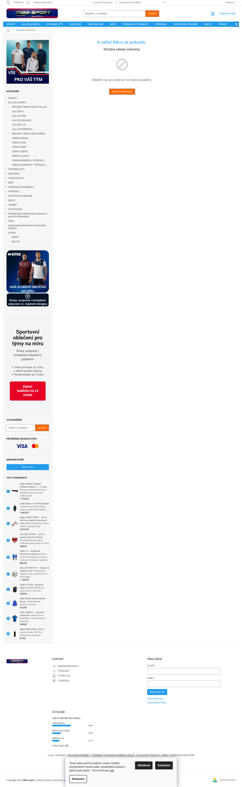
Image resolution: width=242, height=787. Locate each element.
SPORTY (12, 98)
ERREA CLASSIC (20, 156)
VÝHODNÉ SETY (16, 169)
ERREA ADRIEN (20, 138)
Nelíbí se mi (58, 738)
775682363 (63, 670)
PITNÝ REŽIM (15, 209)
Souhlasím (164, 765)
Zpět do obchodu (122, 91)
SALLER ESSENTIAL (22, 129)
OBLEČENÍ (13, 173)
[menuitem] (10, 24)
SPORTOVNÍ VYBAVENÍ (20, 196)
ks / (27, 467)
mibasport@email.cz (68, 666)
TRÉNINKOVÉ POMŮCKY (21, 187)
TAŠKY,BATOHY (16, 178)
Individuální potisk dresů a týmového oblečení (27, 227)
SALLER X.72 (19, 124)
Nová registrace (155, 698)
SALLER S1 (18, 111)
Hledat (152, 13)
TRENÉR (12, 205)
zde (112, 770)
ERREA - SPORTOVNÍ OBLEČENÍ (177, 755)
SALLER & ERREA (17, 102)
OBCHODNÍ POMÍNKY (78, 755)
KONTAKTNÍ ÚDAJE (103, 2)
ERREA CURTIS (20, 151)
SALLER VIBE (19, 116)
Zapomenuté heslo (156, 702)
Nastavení (78, 779)
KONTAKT (60, 755)
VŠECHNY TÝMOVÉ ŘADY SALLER (29, 107)
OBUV (11, 221)
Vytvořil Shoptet (227, 780)
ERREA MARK (19, 147)
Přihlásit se (157, 692)
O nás (51, 755)
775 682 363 (63, 675)
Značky (12, 232)
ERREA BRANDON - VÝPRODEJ (28, 160)
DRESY (11, 200)
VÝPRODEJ (14, 191)
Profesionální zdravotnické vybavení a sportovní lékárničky (27, 215)
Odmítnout (144, 765)
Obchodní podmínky (130, 2)
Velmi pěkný (58, 723)
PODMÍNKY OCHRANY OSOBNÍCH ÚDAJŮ (113, 755)
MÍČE (11, 182)
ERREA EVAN (19, 142)
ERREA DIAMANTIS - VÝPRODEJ (28, 165)
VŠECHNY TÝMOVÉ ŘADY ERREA (28, 133)
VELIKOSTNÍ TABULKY (148, 755)
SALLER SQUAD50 (21, 120)
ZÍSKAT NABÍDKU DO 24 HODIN (27, 391)
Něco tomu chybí (61, 730)
